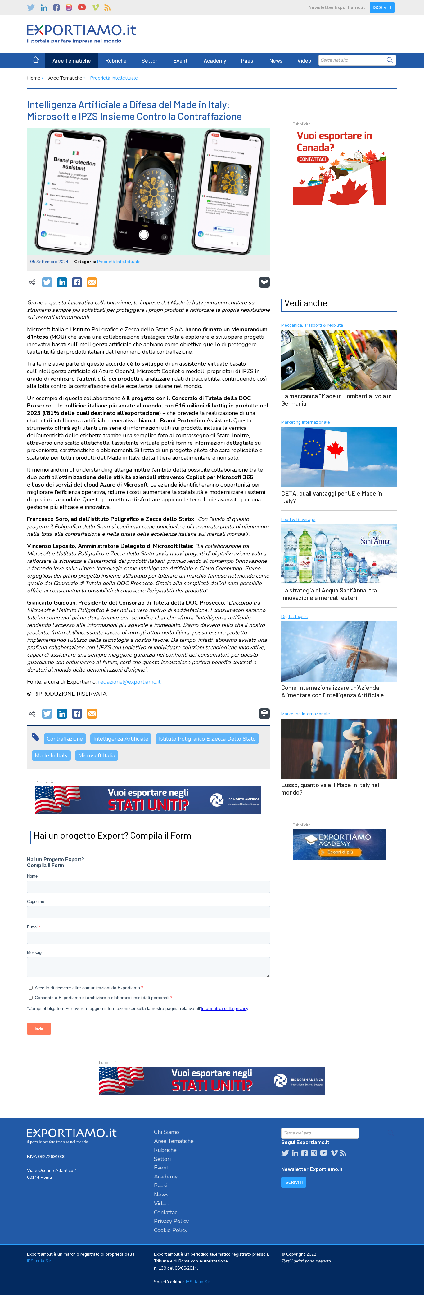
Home (33, 78)
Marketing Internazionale (305, 422)
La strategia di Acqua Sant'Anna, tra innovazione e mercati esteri (329, 593)
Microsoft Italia (96, 755)
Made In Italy (51, 755)
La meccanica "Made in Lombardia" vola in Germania (336, 399)
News (275, 60)
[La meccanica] (339, 359)
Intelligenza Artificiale (120, 738)
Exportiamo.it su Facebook (56, 7)
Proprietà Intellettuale (114, 78)
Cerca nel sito (390, 60)
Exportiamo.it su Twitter (31, 7)
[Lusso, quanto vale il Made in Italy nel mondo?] (339, 748)
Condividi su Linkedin (62, 282)
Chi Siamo (166, 1132)
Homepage (35, 60)
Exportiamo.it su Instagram (69, 7)
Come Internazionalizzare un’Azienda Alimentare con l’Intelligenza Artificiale (332, 691)
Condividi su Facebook (77, 282)
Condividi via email (91, 282)
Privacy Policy (171, 1221)
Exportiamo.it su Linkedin (44, 7)
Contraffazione (65, 738)
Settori (150, 60)
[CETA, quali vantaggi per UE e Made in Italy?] (339, 456)
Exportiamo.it (81, 34)
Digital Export (294, 616)
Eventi (181, 60)
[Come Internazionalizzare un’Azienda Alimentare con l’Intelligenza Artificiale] (339, 651)
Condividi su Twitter (47, 282)
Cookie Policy (170, 1230)
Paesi (248, 60)
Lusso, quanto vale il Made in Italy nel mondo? (330, 788)
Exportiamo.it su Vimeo (95, 7)
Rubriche (116, 60)
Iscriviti (382, 7)
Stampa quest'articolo (264, 282)
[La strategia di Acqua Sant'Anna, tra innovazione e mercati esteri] (339, 554)
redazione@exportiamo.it (129, 681)
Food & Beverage (298, 519)
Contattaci (166, 1212)
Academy (215, 60)
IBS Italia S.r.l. (40, 1261)
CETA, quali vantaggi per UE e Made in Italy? (331, 496)
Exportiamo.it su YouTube (82, 7)
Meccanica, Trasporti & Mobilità (312, 325)
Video (304, 60)
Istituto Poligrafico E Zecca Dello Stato (207, 738)
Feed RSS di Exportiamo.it (107, 7)
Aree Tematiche (71, 60)
